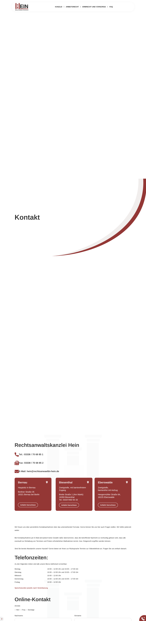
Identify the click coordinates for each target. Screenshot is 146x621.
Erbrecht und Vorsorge (94, 7)
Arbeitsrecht (72, 7)
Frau (23, 610)
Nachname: (19, 616)
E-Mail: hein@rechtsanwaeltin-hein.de (39, 471)
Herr (18, 610)
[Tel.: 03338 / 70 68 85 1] (17, 454)
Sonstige (31, 610)
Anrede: (18, 606)
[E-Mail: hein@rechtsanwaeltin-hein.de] (17, 471)
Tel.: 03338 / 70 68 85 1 (31, 454)
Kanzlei (58, 7)
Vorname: (78, 616)
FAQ (111, 7)
